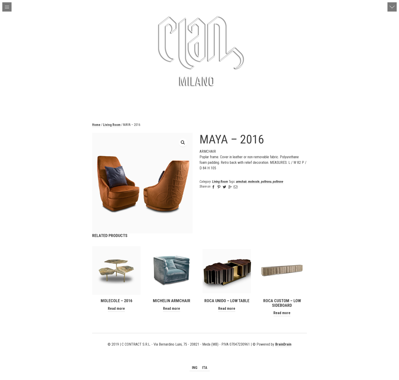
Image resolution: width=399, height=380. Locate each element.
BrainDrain (283, 344)
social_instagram (206, 350)
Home (96, 125)
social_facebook (199, 350)
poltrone (278, 181)
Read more (116, 308)
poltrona (266, 181)
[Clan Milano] (199, 50)
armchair (241, 181)
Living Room (112, 125)
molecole (254, 181)
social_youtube (193, 350)
